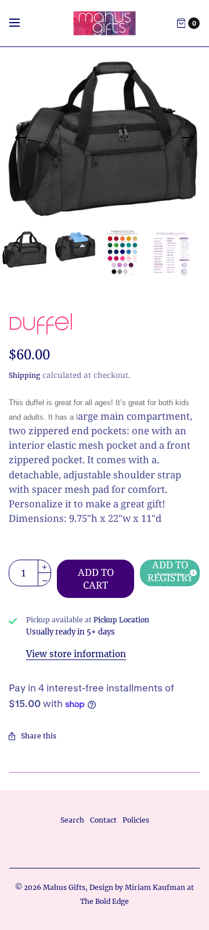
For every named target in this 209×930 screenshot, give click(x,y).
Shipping (24, 375)
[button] (170, 573)
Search (72, 820)
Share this (38, 735)
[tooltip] (191, 571)
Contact (103, 820)
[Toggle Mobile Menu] (22, 23)
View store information (76, 653)
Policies (135, 820)
